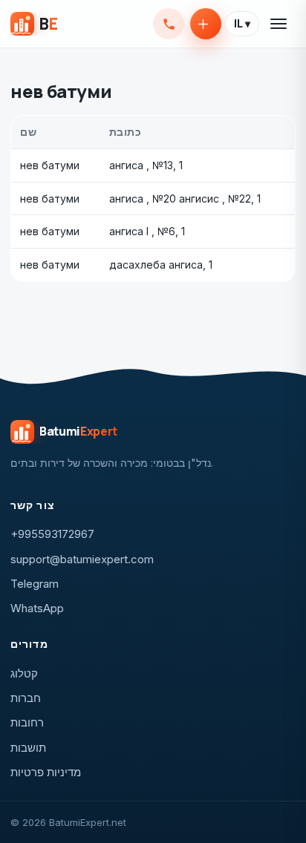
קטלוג (24, 673)
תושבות (28, 748)
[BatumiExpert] (33, 24)
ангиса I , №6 (142, 231)
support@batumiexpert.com (82, 559)
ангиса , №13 (141, 165)
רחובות (27, 722)
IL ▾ (242, 24)
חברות (25, 698)
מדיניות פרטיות (45, 772)
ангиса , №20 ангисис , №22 (180, 198)
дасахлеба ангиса (156, 264)
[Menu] (279, 23)
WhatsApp (37, 608)
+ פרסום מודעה (205, 23)
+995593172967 (168, 23)
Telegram (34, 584)
